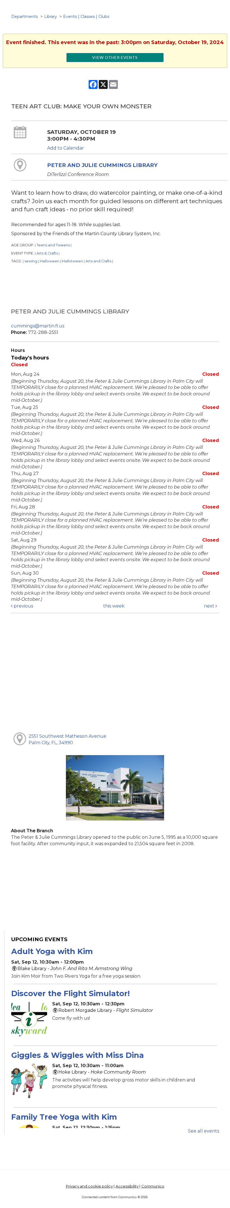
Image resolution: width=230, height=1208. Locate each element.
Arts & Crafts (47, 253)
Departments (24, 16)
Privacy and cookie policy (89, 1186)
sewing (30, 261)
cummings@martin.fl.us (37, 326)
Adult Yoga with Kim (52, 951)
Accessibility (127, 1186)
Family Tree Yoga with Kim (64, 1117)
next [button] (209, 606)
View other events (115, 57)
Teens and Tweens (53, 245)
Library (50, 16)
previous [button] (23, 606)
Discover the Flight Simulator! (70, 993)
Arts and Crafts (98, 261)
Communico (152, 1186)
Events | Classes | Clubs (86, 16)
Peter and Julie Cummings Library (102, 165)
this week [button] (114, 606)
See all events (203, 1131)
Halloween (49, 261)
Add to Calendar (65, 148)
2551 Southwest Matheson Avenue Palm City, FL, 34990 (67, 739)
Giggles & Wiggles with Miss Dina (77, 1055)
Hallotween (72, 261)
